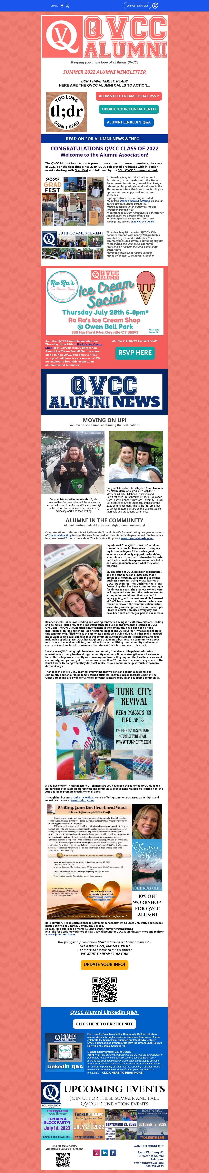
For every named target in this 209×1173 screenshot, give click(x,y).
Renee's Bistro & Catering (135, 201)
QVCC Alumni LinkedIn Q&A (104, 1012)
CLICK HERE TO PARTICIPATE (104, 1024)
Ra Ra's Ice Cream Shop (138, 1043)
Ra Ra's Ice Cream (143, 221)
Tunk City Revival (82, 797)
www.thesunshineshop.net (137, 538)
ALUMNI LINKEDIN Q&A (129, 122)
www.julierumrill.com (61, 934)
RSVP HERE (135, 353)
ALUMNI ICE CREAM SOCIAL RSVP (129, 95)
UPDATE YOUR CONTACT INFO (129, 109)
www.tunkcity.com (82, 800)
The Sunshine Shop (60, 535)
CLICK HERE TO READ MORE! (122, 1072)
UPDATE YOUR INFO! (104, 964)
